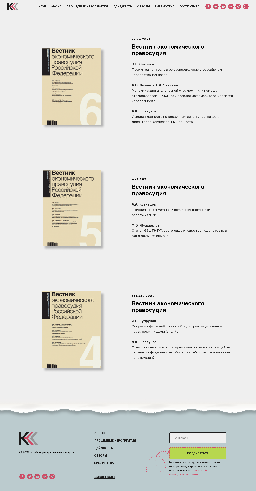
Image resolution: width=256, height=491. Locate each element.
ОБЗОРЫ (143, 6)
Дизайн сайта (104, 476)
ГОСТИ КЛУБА (189, 6)
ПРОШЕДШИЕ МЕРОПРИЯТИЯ (87, 6)
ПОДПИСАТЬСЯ (198, 453)
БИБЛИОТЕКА (164, 6)
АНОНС (56, 6)
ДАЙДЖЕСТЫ (122, 6)
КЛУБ (42, 6)
